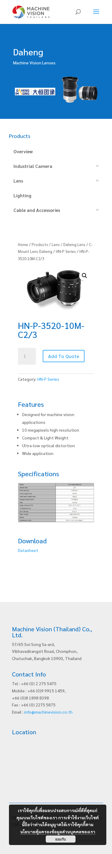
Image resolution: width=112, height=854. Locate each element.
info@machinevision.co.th (48, 712)
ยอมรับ (60, 839)
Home (23, 244)
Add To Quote (63, 356)
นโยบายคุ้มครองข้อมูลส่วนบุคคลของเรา (57, 831)
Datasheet (28, 550)
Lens (56, 244)
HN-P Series (66, 251)
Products (40, 244)
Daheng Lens (74, 244)
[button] (84, 275)
